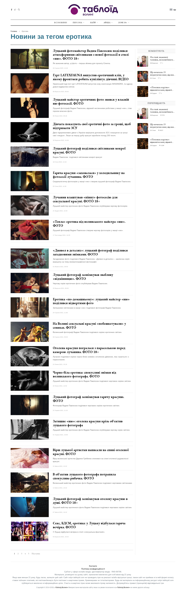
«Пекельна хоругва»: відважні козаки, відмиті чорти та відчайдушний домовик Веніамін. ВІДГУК (162, 91)
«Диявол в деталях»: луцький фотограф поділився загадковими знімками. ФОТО (90, 252)
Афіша (107, 22)
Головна (14, 31)
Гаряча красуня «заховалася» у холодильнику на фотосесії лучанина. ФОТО (89, 175)
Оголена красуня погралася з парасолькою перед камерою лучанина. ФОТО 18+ (89, 350)
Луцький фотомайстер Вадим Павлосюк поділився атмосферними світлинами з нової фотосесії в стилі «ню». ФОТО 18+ (91, 55)
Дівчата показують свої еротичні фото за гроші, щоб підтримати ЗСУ (92, 126)
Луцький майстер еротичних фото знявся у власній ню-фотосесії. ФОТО (91, 101)
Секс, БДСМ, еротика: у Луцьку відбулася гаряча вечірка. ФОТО (89, 525)
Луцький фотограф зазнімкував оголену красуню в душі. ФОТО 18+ (90, 501)
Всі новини (60, 22)
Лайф (93, 22)
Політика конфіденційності (93, 569)
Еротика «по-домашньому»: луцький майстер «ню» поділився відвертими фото (91, 301)
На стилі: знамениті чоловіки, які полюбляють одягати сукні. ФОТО (161, 60)
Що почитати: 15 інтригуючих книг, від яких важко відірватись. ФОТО (162, 75)
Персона (77, 22)
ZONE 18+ (122, 22)
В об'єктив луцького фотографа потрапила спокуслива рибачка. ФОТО (84, 476)
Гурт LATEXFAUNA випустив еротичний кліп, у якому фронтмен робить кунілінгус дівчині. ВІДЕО (91, 77)
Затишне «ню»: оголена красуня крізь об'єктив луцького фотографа (88, 423)
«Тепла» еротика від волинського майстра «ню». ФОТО (89, 223)
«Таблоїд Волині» (61, 587)
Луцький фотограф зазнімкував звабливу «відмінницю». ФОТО (83, 277)
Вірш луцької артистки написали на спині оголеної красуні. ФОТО (91, 452)
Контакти (93, 566)
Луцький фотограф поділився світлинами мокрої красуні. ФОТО (89, 150)
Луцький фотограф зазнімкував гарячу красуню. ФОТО (88, 399)
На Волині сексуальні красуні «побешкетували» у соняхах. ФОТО (89, 325)
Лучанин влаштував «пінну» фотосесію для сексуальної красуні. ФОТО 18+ (85, 199)
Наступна (36, 553)
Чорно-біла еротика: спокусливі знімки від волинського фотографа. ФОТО (84, 374)
